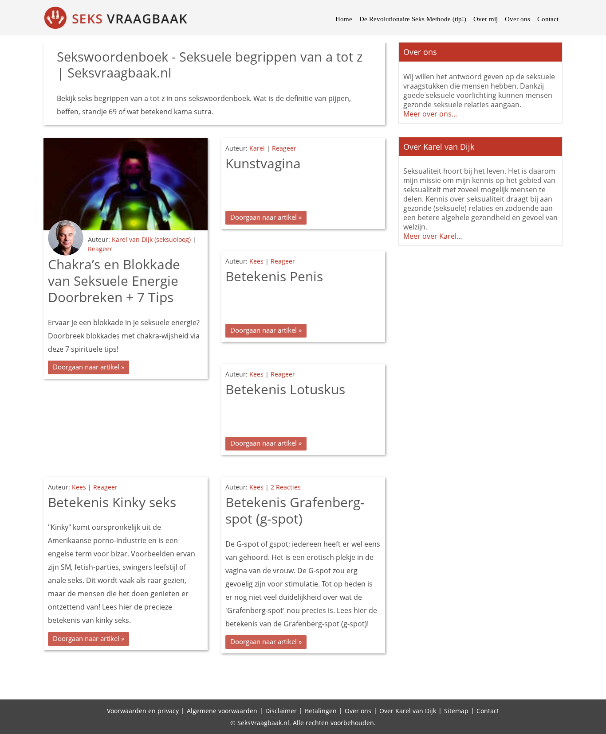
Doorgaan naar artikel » (88, 366)
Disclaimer (281, 711)
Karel (257, 148)
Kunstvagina (263, 163)
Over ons (517, 19)
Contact (548, 19)
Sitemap (456, 711)
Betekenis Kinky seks (112, 502)
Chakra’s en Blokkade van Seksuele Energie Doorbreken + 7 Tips (114, 281)
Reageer (100, 249)
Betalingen (321, 711)
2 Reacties (286, 487)
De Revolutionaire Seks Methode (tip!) (412, 19)
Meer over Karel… (432, 236)
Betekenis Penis (274, 276)
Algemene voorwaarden (222, 711)
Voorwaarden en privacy (143, 711)
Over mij (485, 19)
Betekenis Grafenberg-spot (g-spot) (295, 510)
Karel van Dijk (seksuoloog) (151, 239)
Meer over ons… (430, 114)
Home (343, 19)
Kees (256, 261)
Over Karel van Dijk (407, 711)
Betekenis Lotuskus (285, 389)
